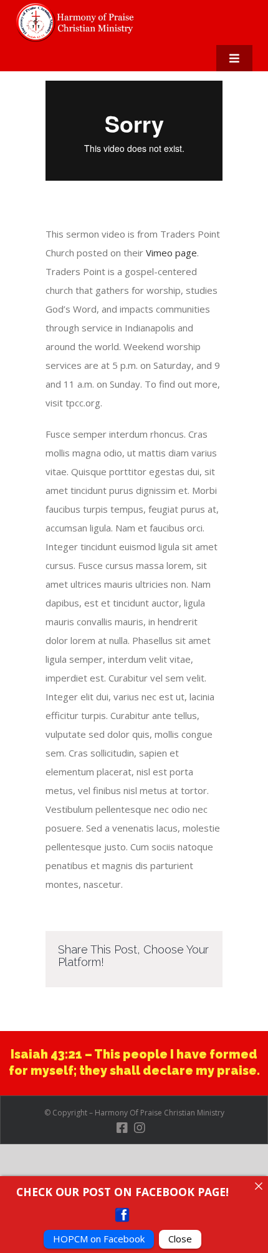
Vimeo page (171, 252)
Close (180, 1238)
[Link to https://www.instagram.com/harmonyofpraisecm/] (139, 1128)
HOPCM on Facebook (99, 1238)
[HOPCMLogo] (78, 7)
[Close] (258, 1185)
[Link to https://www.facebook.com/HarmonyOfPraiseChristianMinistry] (122, 1128)
